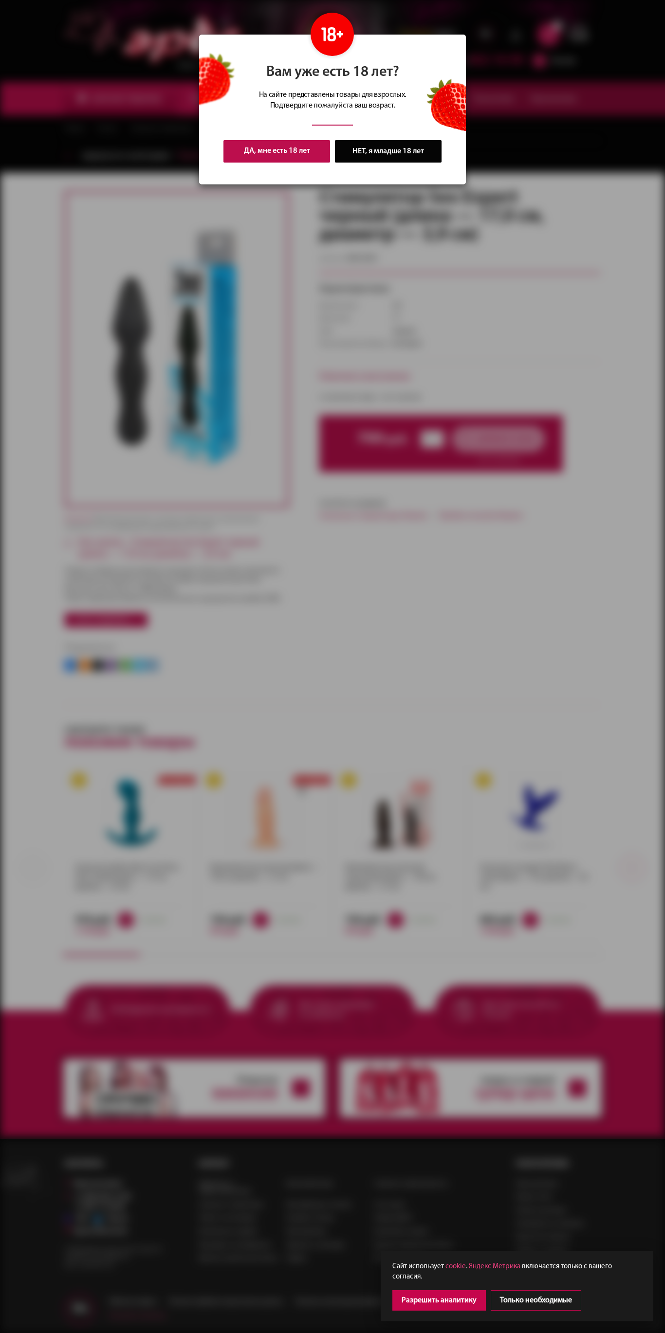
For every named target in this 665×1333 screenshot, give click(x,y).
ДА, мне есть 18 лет (277, 151)
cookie (455, 1266)
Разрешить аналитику (439, 1300)
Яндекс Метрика (494, 1266)
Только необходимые (536, 1300)
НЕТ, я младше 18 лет (388, 151)
